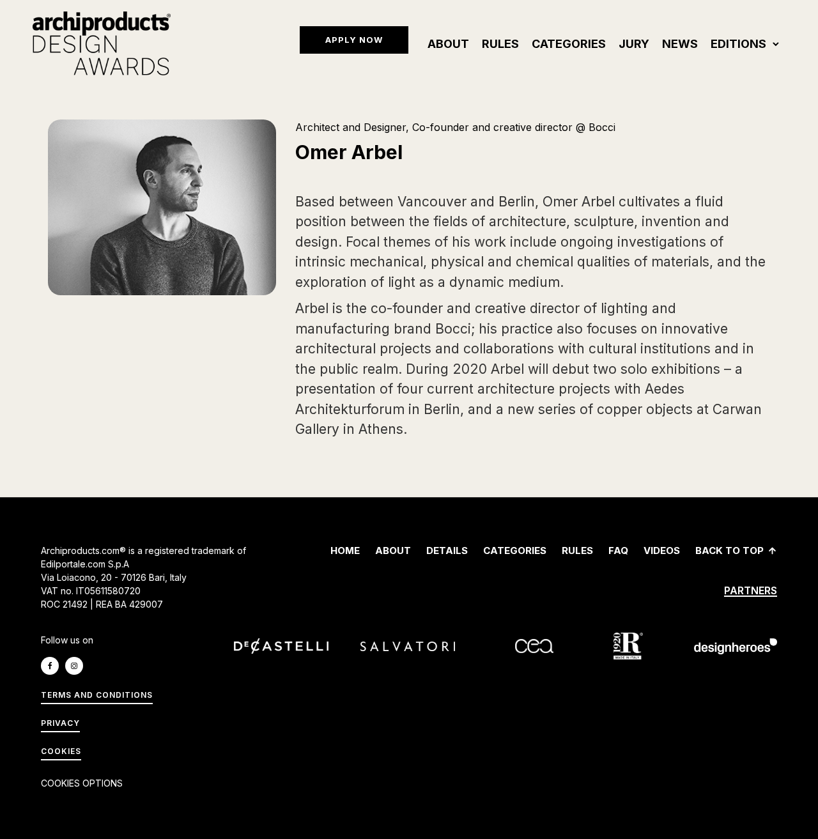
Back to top (729, 550)
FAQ (618, 550)
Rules (500, 43)
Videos (662, 550)
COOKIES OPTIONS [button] (82, 783)
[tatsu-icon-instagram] (77, 666)
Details (447, 550)
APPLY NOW (354, 40)
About (448, 43)
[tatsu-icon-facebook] (53, 666)
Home (345, 550)
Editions (738, 43)
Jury (634, 43)
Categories (569, 43)
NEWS (680, 43)
